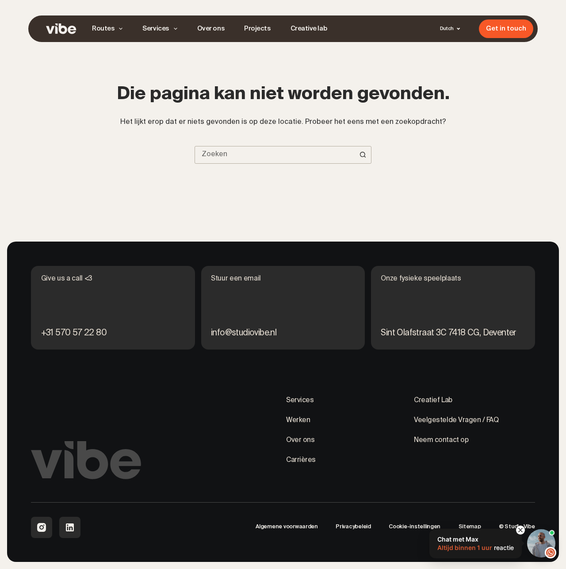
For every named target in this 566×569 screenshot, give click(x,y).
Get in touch (506, 28)
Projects (257, 28)
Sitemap (470, 527)
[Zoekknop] (362, 154)
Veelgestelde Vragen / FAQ (456, 420)
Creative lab (309, 28)
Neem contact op (441, 440)
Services (155, 28)
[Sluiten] (520, 530)
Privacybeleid (353, 527)
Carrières (301, 460)
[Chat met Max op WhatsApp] (541, 543)
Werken (298, 420)
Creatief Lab (433, 400)
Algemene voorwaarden (287, 527)
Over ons (210, 28)
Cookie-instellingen (414, 527)
